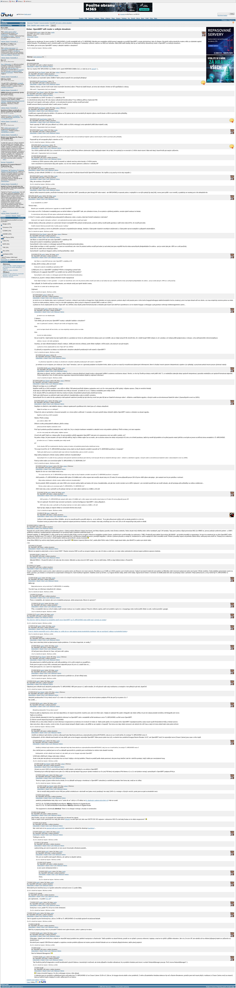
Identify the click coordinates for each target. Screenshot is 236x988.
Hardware (90, 18)
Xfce (4, 250)
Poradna (81, 18)
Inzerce (214, 986)
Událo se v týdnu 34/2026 (10, 270)
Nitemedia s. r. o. (110, 986)
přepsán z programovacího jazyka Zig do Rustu (11, 71)
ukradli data (15, 192)
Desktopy (124, 18)
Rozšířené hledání (222, 15)
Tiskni (28, 982)
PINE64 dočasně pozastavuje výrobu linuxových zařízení (12, 93)
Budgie (5, 224)
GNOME (5, 234)
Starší (18, 215)
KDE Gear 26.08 (6, 79)
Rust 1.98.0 (4, 27)
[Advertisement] (48, 51)
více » (4, 159)
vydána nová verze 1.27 (11, 128)
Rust (16, 33)
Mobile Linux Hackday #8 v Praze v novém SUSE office (12, 137)
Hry (129, 18)
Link (41, 66)
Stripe (9, 116)
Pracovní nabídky (6, 25)
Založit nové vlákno (33, 980)
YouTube (4, 49)
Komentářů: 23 (14, 213)
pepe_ (48, 513)
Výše (42, 75)
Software (97, 18)
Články (102, 18)
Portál (147, 18)
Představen (4, 170)
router (38, 25)
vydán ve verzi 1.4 (12, 68)
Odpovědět (30, 37)
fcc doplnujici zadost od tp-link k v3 (97, 800)
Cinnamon (6, 227)
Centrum (8, 215)
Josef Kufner (43, 81)
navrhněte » (21, 217)
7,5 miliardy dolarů (6, 118)
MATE (4, 244)
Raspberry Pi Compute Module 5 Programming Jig (11, 165)
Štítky (28, 25)
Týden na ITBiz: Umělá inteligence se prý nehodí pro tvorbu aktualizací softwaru (14, 267)
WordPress (16, 50)
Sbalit (37, 66)
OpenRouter (16, 117)
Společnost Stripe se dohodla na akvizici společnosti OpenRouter (11, 110)
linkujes (67, 819)
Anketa (3, 217)
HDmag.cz (20, 1)
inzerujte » (22, 25)
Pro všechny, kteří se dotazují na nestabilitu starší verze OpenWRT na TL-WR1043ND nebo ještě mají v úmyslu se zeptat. (66, 620)
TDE (4, 247)
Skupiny (118, 18)
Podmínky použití (221, 986)
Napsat (14, 215)
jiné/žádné (6, 254)
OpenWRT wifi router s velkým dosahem (61, 23)
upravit (93, 69)
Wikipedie (4, 34)
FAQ (86, 18)
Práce (151, 18)
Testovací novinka (8, 276)
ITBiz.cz (13, 1)
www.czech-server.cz (17, 986)
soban (57, 72)
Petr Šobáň (41, 72)
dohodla (16, 116)
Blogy (113, 18)
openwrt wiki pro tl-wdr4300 (55, 828)
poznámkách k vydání (7, 36)
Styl (2, 20)
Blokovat (45, 66)
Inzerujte (122, 14)
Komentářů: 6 (14, 184)
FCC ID (47, 899)
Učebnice (107, 18)
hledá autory (27, 14)
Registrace (232, 20)
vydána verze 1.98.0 (10, 32)
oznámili (20, 83)
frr (37, 525)
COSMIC (5, 230)
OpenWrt (33, 25)
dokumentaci (5, 181)
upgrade (42, 25)
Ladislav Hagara (5, 41)
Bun (2, 64)
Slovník (133, 18)
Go (16, 129)
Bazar (142, 18)
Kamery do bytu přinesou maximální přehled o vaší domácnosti (13, 274)
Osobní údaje (230, 986)
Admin (36, 37)
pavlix (38, 32)
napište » (22, 23)
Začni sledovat (37, 57)
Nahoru (43, 980)
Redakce (208, 986)
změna (47, 25)
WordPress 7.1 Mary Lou (8, 44)
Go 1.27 (3, 123)
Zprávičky (4, 23)
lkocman (3, 162)
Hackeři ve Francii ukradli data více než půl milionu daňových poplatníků (12, 187)
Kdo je (138, 18)
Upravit (53, 25)
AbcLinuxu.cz (5, 1)
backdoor (91, 828)
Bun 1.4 (3, 60)
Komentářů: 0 (14, 41)
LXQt (4, 240)
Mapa (155, 18)
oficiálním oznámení (7, 87)
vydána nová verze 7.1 (10, 48)
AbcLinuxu (6, 264)
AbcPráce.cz (28, 1)
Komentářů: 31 (5, 259)
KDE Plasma (6, 237)
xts (41, 187)
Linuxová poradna (44, 23)
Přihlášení (224, 20)
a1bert (45, 295)
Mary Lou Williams (6, 55)
